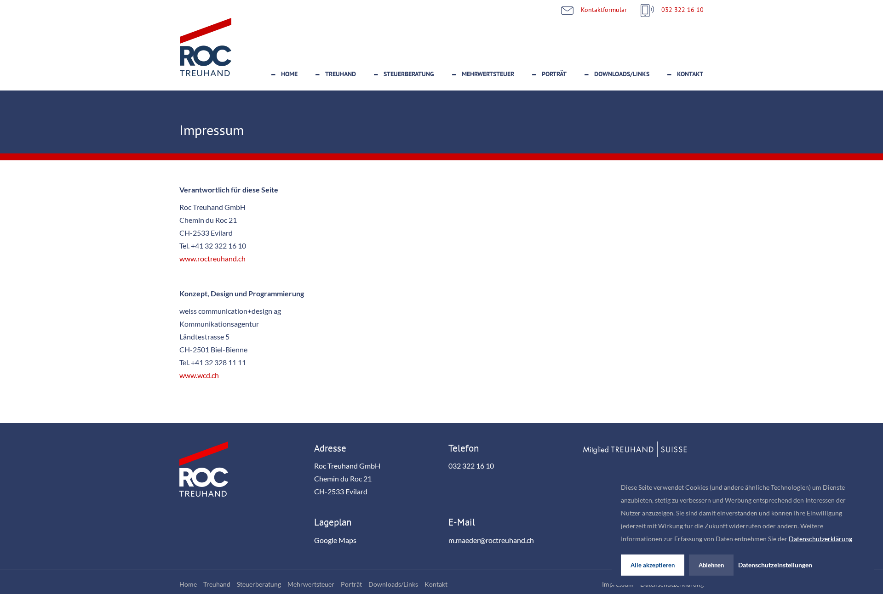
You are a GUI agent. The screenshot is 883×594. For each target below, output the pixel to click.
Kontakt (690, 74)
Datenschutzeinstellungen (775, 565)
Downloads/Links (621, 74)
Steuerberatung (409, 74)
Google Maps (335, 540)
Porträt (554, 74)
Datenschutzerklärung (820, 539)
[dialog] (743, 528)
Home (289, 74)
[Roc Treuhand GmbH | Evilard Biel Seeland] (205, 49)
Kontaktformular (604, 9)
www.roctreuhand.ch (212, 259)
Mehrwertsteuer (488, 74)
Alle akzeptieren (653, 565)
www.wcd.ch (199, 375)
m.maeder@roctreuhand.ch (491, 540)
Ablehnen (711, 565)
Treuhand (340, 74)
